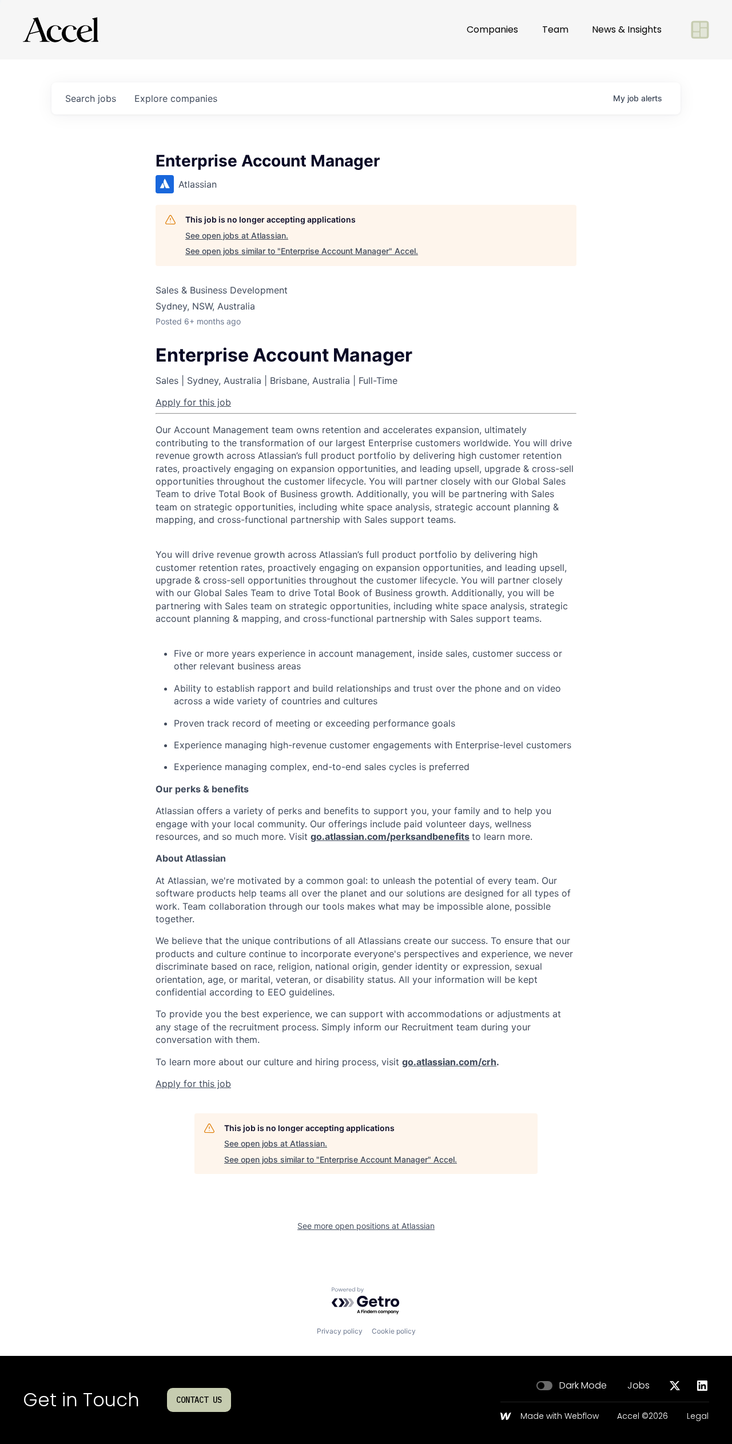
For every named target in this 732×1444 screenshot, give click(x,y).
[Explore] (700, 30)
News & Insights (627, 29)
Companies (492, 29)
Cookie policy (394, 1331)
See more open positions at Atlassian (366, 1226)
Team (555, 29)
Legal (698, 1416)
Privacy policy (340, 1331)
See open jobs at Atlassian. (236, 235)
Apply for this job (193, 402)
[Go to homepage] (60, 29)
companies (175, 98)
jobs (90, 98)
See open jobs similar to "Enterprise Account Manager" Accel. (301, 251)
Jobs (638, 1385)
